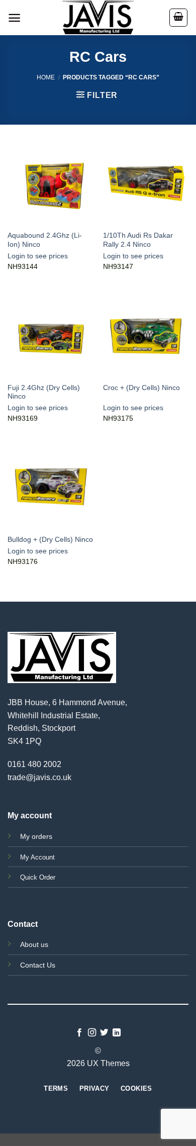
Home (46, 77)
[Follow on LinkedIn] (117, 1032)
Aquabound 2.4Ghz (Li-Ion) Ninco (45, 240)
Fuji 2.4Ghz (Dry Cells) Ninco (44, 392)
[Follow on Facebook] (79, 1032)
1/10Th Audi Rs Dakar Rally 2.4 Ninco (138, 240)
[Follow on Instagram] (92, 1032)
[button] (14, 18)
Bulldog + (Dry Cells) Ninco (50, 539)
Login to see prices (38, 256)
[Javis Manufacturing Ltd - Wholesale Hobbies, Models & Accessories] (98, 17)
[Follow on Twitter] (104, 1032)
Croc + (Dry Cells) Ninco (141, 388)
